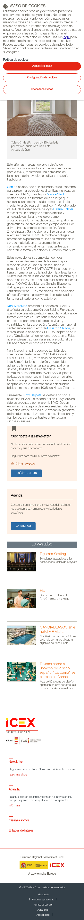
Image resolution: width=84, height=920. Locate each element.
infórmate (14, 805)
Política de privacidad (43, 900)
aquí (66, 37)
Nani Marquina (17, 306)
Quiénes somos (19, 820)
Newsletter (16, 762)
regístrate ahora (18, 775)
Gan (10, 187)
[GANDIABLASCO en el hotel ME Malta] (23, 644)
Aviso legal (43, 910)
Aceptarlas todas (42, 66)
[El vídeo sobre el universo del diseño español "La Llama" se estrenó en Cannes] (23, 681)
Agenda (14, 789)
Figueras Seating (53, 554)
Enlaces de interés (21, 830)
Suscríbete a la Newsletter (31, 436)
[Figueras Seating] (23, 570)
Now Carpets (32, 395)
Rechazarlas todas (42, 89)
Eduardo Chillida (58, 328)
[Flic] (23, 607)
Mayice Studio (56, 194)
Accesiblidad (43, 915)
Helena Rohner (63, 209)
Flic (42, 591)
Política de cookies (15, 60)
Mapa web (43, 895)
